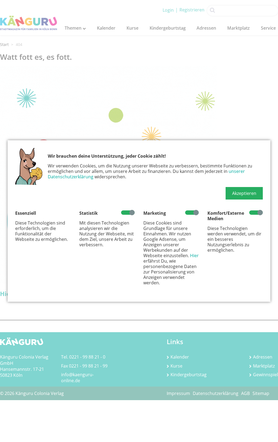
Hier (194, 256)
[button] (244, 193)
